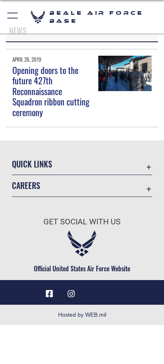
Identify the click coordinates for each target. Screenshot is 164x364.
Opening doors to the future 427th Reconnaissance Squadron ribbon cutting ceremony (51, 91)
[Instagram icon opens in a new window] (71, 294)
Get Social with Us (82, 221)
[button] (13, 17)
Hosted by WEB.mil (82, 314)
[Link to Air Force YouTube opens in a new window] (93, 291)
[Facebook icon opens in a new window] (49, 294)
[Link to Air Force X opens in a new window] (115, 291)
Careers (26, 185)
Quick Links (32, 164)
